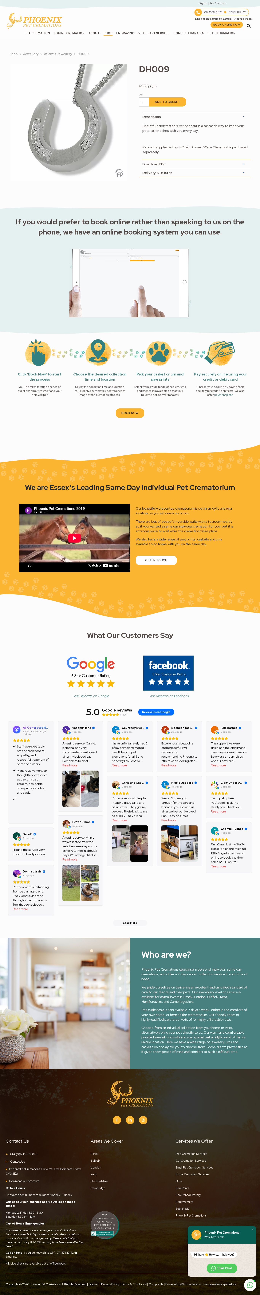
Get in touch (156, 560)
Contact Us (17, 1162)
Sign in (203, 3)
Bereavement (184, 1202)
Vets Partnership (154, 33)
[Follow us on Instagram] (143, 1120)
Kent (94, 1174)
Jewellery (30, 54)
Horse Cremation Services (192, 1174)
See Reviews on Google (91, 696)
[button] (253, 1229)
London (96, 1167)
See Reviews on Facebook (169, 696)
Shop (108, 33)
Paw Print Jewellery (188, 1195)
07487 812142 (65, 1253)
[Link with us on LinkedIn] (130, 1120)
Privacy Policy (110, 1284)
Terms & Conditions (134, 1284)
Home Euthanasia (188, 33)
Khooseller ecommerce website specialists (208, 1284)
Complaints (156, 1284)
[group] (68, 122)
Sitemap (94, 1284)
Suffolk (95, 1161)
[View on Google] (66, 730)
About (94, 33)
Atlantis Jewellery (58, 54)
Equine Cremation (69, 33)
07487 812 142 (237, 12)
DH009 (83, 54)
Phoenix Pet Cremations (191, 1215)
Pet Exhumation (222, 33)
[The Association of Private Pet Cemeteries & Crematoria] (105, 1225)
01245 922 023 (213, 12)
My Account (218, 3)
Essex (94, 1154)
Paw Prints (182, 1188)
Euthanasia (182, 1209)
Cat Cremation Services (191, 1161)
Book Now (130, 413)
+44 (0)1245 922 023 (23, 1154)
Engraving (125, 33)
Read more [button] (69, 765)
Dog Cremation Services (191, 1154)
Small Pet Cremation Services (194, 1167)
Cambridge (98, 1188)
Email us (11, 1257)
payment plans (223, 395)
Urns (179, 1181)
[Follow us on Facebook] (117, 1120)
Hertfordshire (99, 1181)
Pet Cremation (37, 33)
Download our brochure (24, 1181)
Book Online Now (226, 24)
